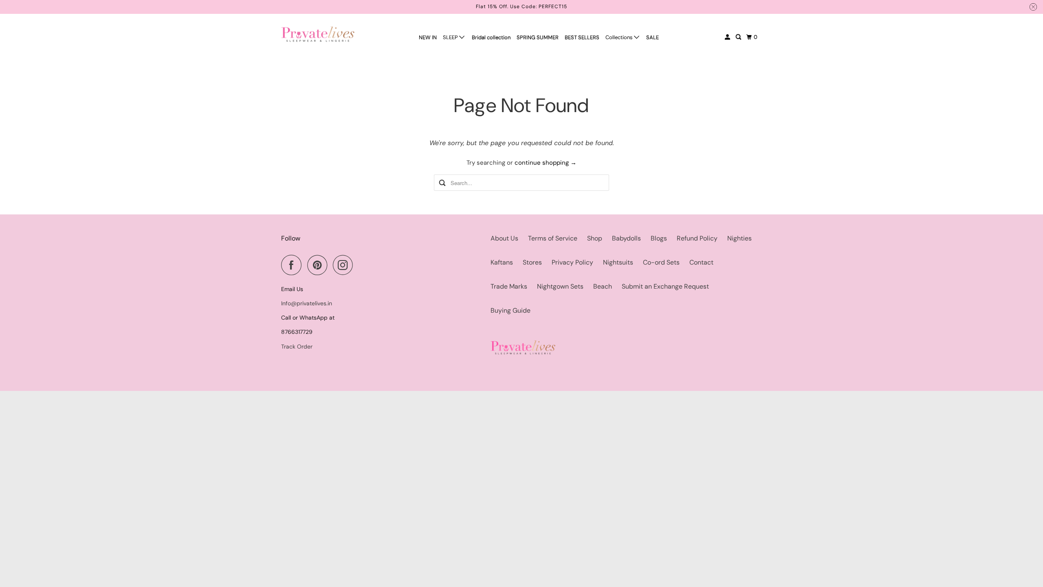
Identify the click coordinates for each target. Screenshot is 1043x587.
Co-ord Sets (661, 262)
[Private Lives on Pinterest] (319, 265)
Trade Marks (509, 286)
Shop (594, 238)
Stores (532, 262)
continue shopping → (546, 163)
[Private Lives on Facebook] (293, 265)
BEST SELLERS (582, 37)
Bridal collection (491, 37)
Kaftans (502, 262)
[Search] (739, 37)
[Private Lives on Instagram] (345, 265)
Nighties (739, 238)
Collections (619, 37)
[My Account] (728, 37)
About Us (504, 238)
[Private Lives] (317, 34)
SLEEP (451, 37)
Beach (602, 286)
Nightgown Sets (560, 286)
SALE (652, 37)
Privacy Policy (572, 262)
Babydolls (626, 238)
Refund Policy (697, 238)
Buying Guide (510, 310)
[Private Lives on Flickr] (361, 265)
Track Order (296, 346)
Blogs (659, 238)
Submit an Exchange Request (665, 286)
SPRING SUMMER (538, 37)
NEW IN (428, 37)
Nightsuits (618, 262)
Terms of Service (552, 238)
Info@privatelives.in (306, 303)
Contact (701, 262)
